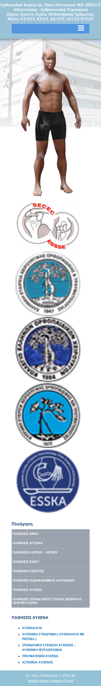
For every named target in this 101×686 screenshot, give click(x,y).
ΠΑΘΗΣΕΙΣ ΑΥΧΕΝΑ (27, 590)
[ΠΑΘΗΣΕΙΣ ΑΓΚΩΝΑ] (71, 98)
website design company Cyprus (51, 681)
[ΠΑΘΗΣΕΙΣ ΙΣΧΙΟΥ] (44, 123)
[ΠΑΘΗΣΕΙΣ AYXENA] (49, 70)
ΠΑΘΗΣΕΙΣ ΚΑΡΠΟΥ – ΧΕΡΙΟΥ (35, 552)
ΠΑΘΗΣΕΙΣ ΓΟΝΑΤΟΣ (28, 571)
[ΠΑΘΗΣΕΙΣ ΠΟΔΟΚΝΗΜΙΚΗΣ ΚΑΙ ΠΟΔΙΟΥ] (37, 189)
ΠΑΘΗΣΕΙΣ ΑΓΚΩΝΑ (28, 543)
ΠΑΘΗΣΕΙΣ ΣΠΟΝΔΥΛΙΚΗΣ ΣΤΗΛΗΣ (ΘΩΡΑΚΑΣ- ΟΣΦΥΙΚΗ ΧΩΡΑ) (48, 601)
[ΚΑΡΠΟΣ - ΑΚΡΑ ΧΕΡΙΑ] (25, 116)
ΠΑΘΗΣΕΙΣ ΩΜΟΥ (26, 534)
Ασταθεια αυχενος (37, 662)
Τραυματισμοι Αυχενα (40, 656)
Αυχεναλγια (32, 628)
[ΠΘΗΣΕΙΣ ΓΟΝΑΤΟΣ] (40, 155)
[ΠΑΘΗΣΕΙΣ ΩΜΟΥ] (35, 79)
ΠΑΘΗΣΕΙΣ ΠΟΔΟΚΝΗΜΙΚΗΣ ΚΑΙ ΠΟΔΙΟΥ (44, 580)
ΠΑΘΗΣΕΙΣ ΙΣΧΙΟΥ (26, 562)
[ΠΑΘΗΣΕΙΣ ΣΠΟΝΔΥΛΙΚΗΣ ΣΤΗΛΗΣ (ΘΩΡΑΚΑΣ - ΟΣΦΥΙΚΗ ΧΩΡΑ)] (51, 94)
